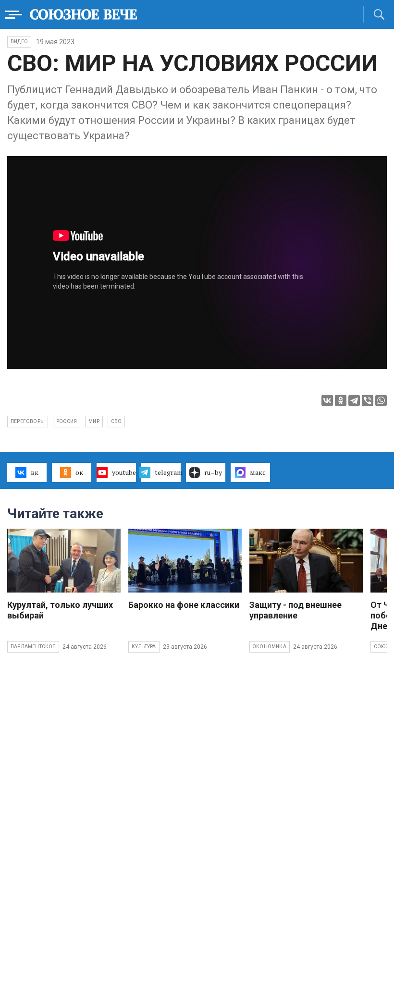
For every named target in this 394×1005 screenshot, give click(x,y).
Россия (66, 421)
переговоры (28, 421)
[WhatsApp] (381, 400)
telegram (168, 472)
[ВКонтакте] (327, 400)
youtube (124, 472)
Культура (144, 646)
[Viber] (367, 400)
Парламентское (33, 646)
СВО (116, 421)
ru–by (213, 472)
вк (34, 472)
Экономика (269, 646)
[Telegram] (354, 400)
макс (258, 472)
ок (79, 472)
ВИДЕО (19, 41)
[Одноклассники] (340, 400)
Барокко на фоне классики (183, 605)
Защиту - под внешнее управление (295, 610)
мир (93, 421)
